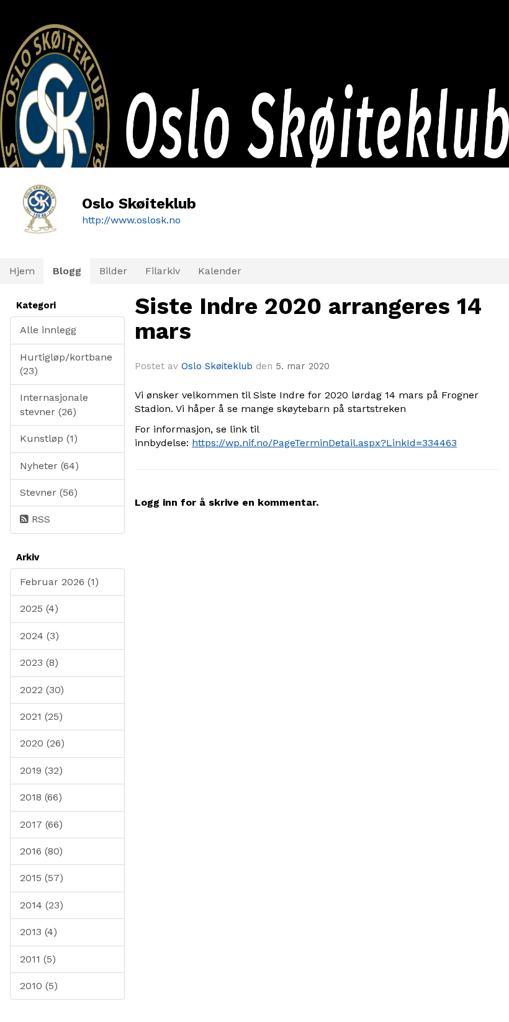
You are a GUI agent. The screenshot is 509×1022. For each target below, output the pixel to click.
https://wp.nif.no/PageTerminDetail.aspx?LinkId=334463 (324, 443)
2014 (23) (41, 905)
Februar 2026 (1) (59, 582)
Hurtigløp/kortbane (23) (66, 364)
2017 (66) (41, 824)
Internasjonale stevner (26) (54, 404)
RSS (39, 519)
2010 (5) (39, 986)
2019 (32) (41, 770)
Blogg (67, 271)
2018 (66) (41, 797)
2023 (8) (39, 662)
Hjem (22, 271)
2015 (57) (41, 878)
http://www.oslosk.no (131, 220)
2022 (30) (42, 690)
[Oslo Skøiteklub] (254, 159)
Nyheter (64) (49, 466)
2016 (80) (41, 851)
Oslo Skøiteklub (217, 366)
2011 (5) (38, 959)
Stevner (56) (49, 492)
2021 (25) (41, 716)
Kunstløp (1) (49, 438)
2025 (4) (39, 608)
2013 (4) (38, 932)
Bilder (113, 271)
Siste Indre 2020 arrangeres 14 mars (308, 319)
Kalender (219, 271)
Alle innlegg (48, 330)
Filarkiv (162, 271)
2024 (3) (39, 636)
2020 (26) (42, 743)
